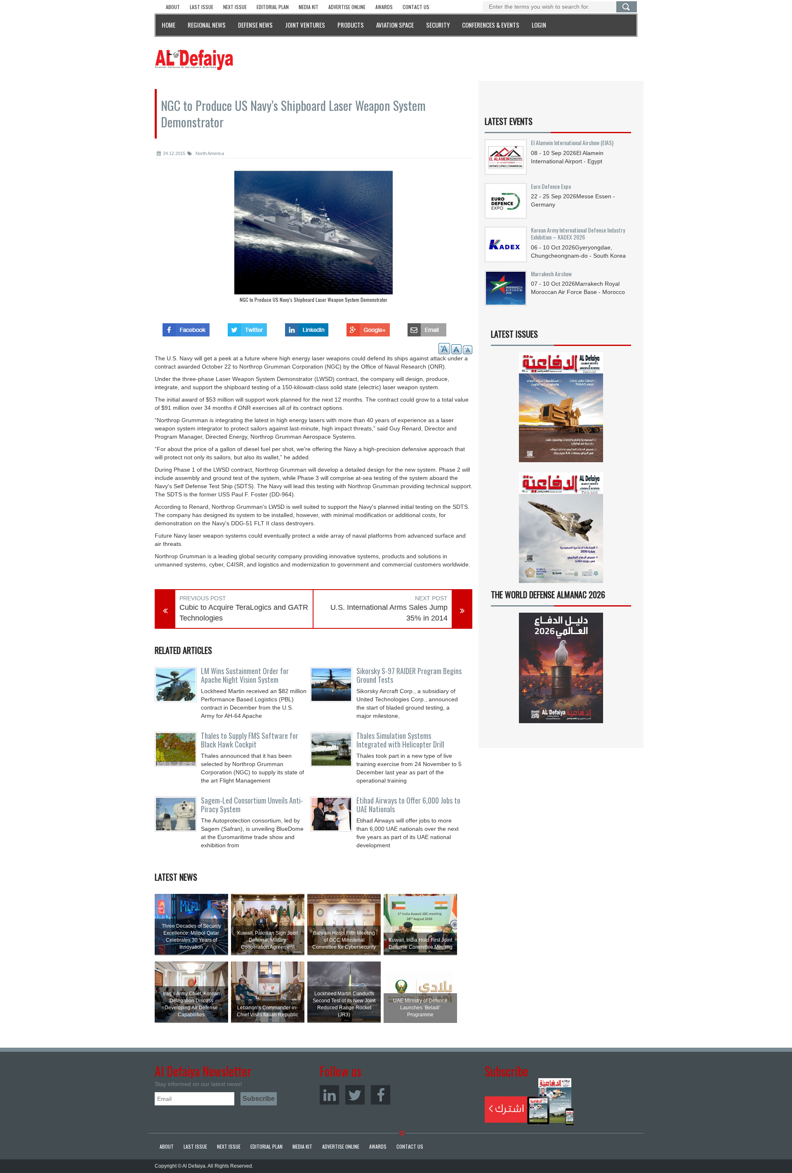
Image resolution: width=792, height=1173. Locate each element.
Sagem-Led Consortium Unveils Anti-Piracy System (252, 805)
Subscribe (529, 1101)
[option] (313, 239)
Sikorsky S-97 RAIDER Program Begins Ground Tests (409, 675)
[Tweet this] (247, 327)
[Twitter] (355, 1095)
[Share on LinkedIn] (306, 327)
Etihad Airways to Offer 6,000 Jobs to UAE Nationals (408, 805)
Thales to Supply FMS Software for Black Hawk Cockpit (249, 740)
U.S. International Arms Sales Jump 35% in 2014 (389, 612)
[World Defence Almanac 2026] (561, 668)
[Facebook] (380, 1095)
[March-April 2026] (561, 410)
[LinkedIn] (329, 1095)
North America (209, 153)
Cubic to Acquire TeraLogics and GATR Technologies (243, 612)
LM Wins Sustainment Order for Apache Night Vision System (245, 675)
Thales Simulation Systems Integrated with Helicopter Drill (400, 740)
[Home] (194, 59)
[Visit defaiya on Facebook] (186, 327)
